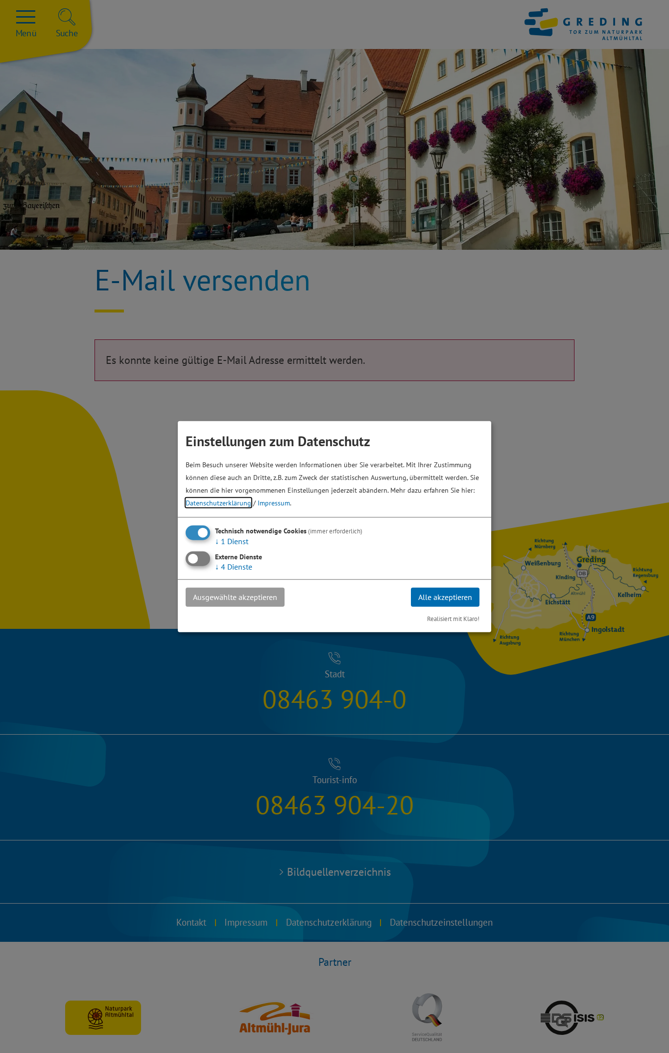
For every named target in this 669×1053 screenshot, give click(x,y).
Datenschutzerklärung (218, 502)
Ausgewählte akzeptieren (235, 597)
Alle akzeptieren (445, 597)
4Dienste (233, 567)
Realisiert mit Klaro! (453, 618)
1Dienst (231, 541)
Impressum (274, 502)
